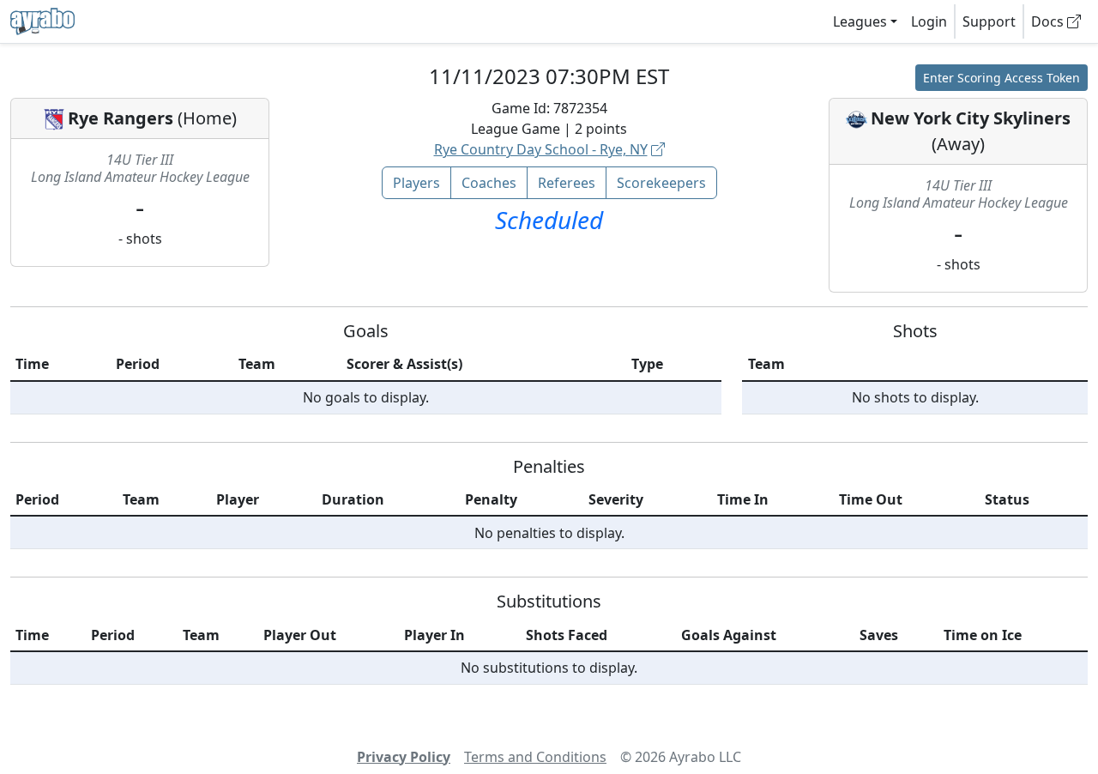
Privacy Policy (403, 756)
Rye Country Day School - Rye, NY (541, 149)
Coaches (489, 182)
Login (929, 21)
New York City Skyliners (971, 118)
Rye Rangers (120, 118)
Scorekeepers (661, 182)
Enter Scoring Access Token (1001, 78)
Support (989, 21)
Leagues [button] (860, 21)
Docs (1049, 21)
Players (416, 182)
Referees (566, 182)
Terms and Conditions (535, 756)
